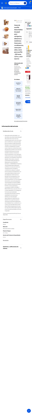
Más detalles (5, 240)
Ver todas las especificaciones (20, 121)
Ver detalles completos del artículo (17, 73)
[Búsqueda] (25, 3)
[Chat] (29, 411)
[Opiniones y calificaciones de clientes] (21, 247)
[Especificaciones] (21, 219)
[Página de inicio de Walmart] (6, 3)
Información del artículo (10, 126)
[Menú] (2, 3)
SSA (15, 20)
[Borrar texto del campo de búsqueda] (23, 3)
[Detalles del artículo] (21, 131)
